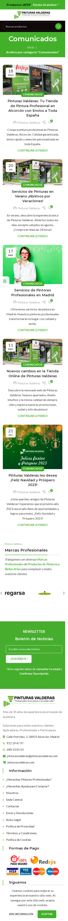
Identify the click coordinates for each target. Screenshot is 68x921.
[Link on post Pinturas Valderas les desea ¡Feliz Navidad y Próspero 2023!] (32, 447)
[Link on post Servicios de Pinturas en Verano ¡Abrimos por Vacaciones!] (32, 172)
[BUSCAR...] (58, 26)
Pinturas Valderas (29, 122)
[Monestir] (48, 593)
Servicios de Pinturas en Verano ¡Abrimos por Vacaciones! (33, 196)
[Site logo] (33, 14)
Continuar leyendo (33, 150)
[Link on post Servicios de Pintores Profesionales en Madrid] (32, 264)
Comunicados (32, 94)
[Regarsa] (18, 593)
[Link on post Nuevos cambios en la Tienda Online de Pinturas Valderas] (32, 352)
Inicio (30, 47)
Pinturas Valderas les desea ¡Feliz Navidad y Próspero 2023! (32, 480)
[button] (64, 593)
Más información (21, 914)
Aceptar (47, 914)
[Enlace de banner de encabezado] (32, 4)
